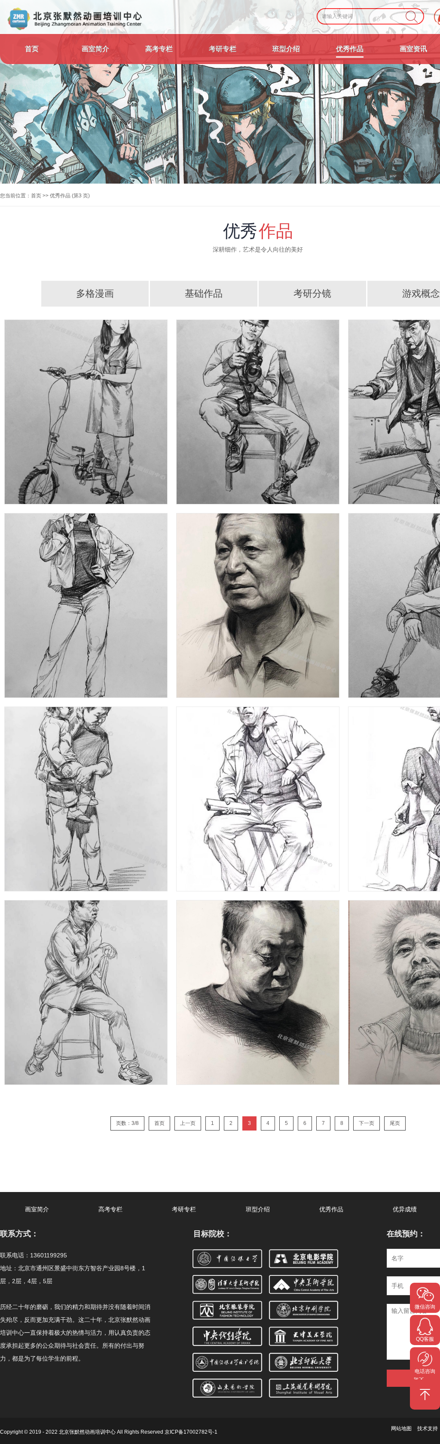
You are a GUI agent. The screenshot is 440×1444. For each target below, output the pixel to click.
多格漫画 (95, 293)
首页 (32, 48)
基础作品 (204, 293)
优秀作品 (350, 48)
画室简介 (95, 48)
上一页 (188, 1123)
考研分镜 (312, 293)
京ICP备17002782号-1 (191, 1432)
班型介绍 (286, 48)
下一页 (366, 1123)
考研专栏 (222, 48)
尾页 (395, 1123)
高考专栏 (159, 48)
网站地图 (401, 1429)
